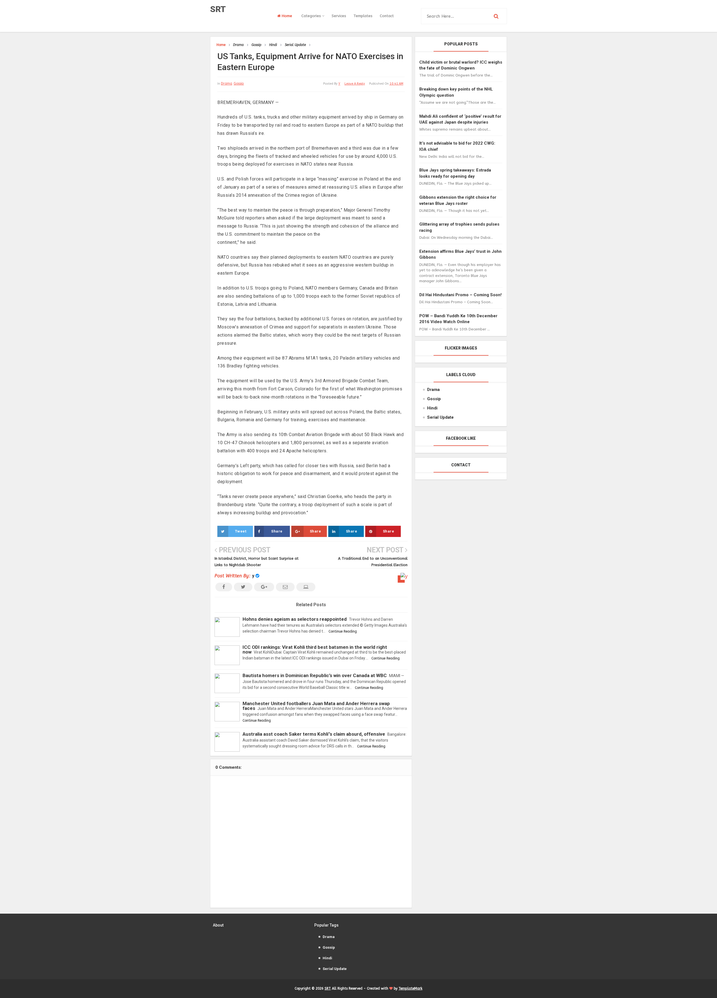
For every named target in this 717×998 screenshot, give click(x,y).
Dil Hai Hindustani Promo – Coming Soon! (460, 294)
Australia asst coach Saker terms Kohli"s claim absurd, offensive (314, 734)
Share (277, 531)
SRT (218, 9)
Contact (387, 16)
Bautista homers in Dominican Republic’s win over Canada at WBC (315, 675)
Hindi (432, 408)
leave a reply (354, 83)
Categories (311, 16)
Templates (363, 16)
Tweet (240, 531)
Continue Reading (343, 631)
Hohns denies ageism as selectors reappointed (295, 619)
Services (339, 16)
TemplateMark (410, 988)
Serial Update (440, 417)
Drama (226, 83)
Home (286, 16)
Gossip (239, 83)
